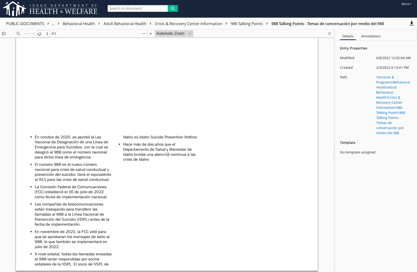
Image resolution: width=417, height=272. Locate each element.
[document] (376, 151)
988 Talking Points (247, 23)
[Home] (50, 9)
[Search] (173, 8)
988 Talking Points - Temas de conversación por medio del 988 (327, 23)
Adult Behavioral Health (125, 23)
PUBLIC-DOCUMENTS (30, 23)
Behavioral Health (79, 23)
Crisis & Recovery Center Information (189, 23)
